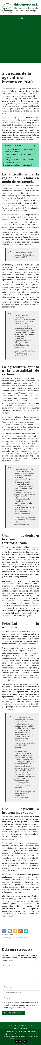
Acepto (18, 1042)
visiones (23, 938)
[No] (38, 1037)
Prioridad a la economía (13, 162)
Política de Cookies (26, 1025)
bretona (18, 938)
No (25, 1042)
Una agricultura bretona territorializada (19, 159)
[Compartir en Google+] (20, 931)
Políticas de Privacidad (20, 1028)
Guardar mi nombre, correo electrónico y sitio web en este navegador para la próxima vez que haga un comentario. (20, 1005)
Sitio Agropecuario (25, 4)
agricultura (11, 938)
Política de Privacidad (25, 1038)
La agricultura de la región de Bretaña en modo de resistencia (20, 150)
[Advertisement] (20, 42)
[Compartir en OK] (15, 931)
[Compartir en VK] (10, 931)
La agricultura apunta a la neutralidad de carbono (19, 155)
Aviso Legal (12, 1025)
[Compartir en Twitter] (26, 931)
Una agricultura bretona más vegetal (18, 165)
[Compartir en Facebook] (4, 931)
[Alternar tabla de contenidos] (34, 146)
